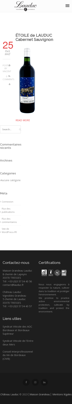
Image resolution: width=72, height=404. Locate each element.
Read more (23, 120)
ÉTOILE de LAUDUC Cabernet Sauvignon (34, 37)
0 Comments (8, 78)
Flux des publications (8, 210)
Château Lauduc (9, 394)
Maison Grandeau (40, 394)
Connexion (7, 201)
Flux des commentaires (9, 220)
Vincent (7, 71)
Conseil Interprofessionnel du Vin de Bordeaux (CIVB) (18, 355)
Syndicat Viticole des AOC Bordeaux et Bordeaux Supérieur (17, 330)
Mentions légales (62, 394)
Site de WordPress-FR (9, 230)
